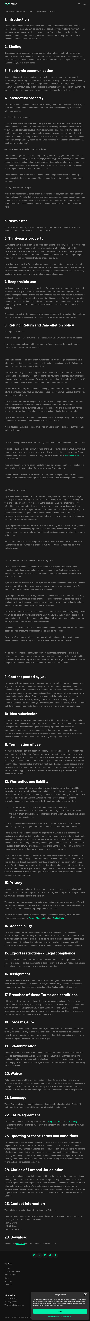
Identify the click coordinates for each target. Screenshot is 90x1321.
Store (6, 1278)
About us (8, 1281)
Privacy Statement (66, 1316)
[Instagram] (45, 1255)
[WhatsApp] (50, 1255)
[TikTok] (39, 1255)
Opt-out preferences (53, 1316)
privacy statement (53, 1121)
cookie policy (71, 1121)
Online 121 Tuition (12, 1271)
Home (7, 1268)
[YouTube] (34, 1255)
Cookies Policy (10, 1298)
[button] (86, 1295)
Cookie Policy (59, 918)
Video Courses (10, 1275)
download (20, 1244)
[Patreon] (55, 1255)
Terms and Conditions (14, 1305)
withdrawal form (72, 455)
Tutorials (8, 1284)
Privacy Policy (10, 1302)
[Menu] (85, 4)
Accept (60, 1311)
